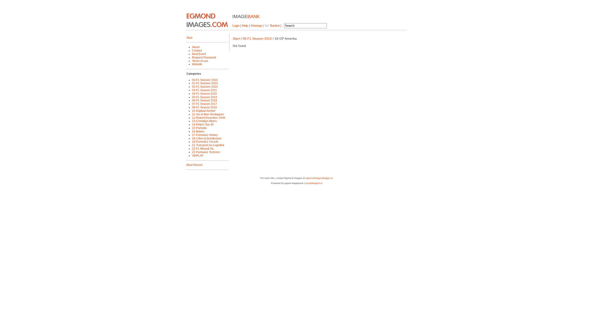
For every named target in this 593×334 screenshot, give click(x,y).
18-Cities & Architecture (206, 138)
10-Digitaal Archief (203, 110)
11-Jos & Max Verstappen (208, 114)
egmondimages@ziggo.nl (319, 178)
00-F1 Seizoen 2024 (205, 80)
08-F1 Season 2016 (204, 107)
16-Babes (198, 131)
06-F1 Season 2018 (204, 100)
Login (236, 25)
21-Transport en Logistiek (208, 145)
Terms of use (200, 61)
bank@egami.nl (314, 183)
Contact (197, 50)
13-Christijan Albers (204, 121)
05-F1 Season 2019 (204, 97)
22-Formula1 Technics (206, 152)
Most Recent (194, 165)
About (195, 47)
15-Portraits (199, 128)
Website (197, 64)
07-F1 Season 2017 (204, 104)
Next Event (199, 54)
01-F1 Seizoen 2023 (205, 83)
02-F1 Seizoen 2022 (205, 86)
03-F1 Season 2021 (204, 90)
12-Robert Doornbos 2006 (208, 117)
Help (245, 25)
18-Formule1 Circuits (205, 141)
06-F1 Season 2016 (257, 38)
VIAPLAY (197, 155)
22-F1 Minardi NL (203, 148)
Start (189, 37)
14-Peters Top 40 (203, 124)
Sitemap (256, 25)
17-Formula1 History (205, 135)
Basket (274, 25)
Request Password (204, 57)
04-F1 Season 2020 (204, 93)
